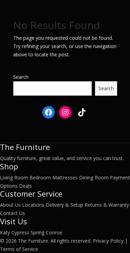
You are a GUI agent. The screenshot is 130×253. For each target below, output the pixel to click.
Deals (25, 185)
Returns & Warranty (107, 205)
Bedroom (40, 177)
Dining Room (94, 177)
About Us (10, 205)
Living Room (14, 177)
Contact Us (12, 213)
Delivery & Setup (64, 205)
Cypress (20, 232)
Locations (33, 205)
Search (20, 77)
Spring (37, 232)
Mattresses (65, 177)
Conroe (54, 232)
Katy (5, 232)
